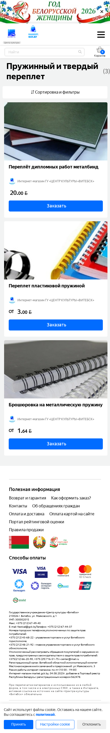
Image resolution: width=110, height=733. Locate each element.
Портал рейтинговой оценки (36, 522)
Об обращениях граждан (56, 506)
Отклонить (91, 724)
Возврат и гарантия (27, 498)
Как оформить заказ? (71, 498)
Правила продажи (26, 530)
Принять (18, 724)
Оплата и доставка (26, 514)
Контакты (18, 506)
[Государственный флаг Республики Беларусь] (19, 542)
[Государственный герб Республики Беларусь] (39, 542)
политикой (45, 714)
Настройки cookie (55, 724)
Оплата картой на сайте (71, 514)
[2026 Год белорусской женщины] (59, 542)
